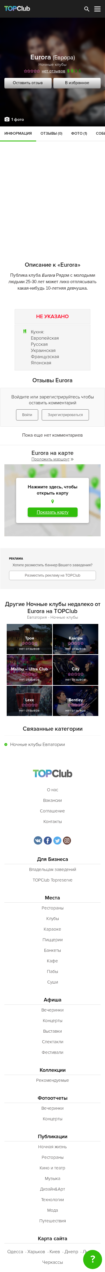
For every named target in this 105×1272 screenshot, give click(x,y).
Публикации (52, 1137)
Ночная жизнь (52, 1146)
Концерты (52, 1020)
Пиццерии (53, 939)
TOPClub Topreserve (53, 880)
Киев (55, 1252)
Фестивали (52, 1052)
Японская (41, 363)
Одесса (15, 1252)
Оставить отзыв (28, 82)
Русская (39, 344)
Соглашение (52, 811)
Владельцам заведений (52, 869)
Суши (52, 982)
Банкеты (52, 950)
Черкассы (52, 1262)
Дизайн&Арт (52, 1189)
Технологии (52, 1199)
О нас (52, 789)
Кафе (52, 961)
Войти (27, 415)
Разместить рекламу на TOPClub (52, 575)
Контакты (52, 821)
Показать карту (53, 512)
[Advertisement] (52, 182)
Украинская (43, 350)
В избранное (77, 82)
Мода (52, 1210)
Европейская (45, 338)
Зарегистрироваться (65, 415)
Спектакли (52, 1041)
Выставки (52, 1031)
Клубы (52, 918)
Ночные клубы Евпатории (37, 744)
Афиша (53, 1000)
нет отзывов (53, 71)
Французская (45, 357)
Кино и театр (52, 1168)
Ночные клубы (52, 64)
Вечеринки (52, 1010)
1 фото (17, 119)
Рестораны (53, 908)
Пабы (52, 971)
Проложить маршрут (50, 459)
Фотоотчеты (53, 1098)
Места (52, 898)
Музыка (52, 1178)
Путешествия (52, 1220)
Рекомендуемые (52, 1080)
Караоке (52, 929)
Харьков (36, 1252)
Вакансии (52, 800)
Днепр (71, 1252)
